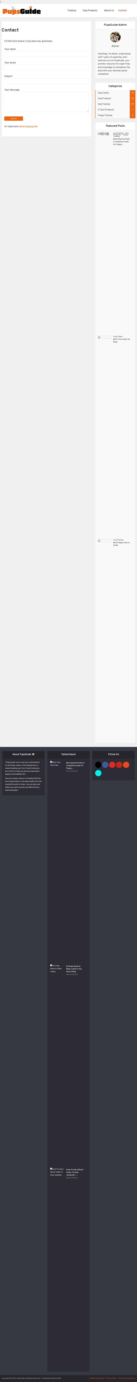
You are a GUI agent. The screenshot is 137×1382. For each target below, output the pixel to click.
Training (71, 10)
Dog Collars (118, 336)
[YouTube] (112, 765)
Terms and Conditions (126, 1378)
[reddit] (126, 765)
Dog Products (90, 10)
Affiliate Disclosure (97, 1378)
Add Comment (72, 771)
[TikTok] (98, 773)
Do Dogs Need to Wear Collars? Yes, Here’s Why (74, 969)
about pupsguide (28, 126)
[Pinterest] (119, 765)
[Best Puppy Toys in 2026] (105, 639)
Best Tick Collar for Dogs (121, 340)
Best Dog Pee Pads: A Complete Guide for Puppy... (121, 142)
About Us (109, 10)
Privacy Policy (111, 1378)
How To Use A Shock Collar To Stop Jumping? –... (74, 1172)
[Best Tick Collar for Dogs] (105, 436)
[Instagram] (98, 765)
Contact (122, 10)
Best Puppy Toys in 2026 (121, 544)
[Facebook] (105, 765)
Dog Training (118, 133)
